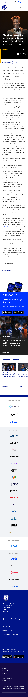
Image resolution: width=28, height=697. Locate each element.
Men (17, 62)
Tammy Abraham (7, 62)
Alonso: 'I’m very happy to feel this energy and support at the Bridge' (9, 374)
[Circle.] (8, 2)
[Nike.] (14, 2)
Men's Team (5, 49)
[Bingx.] (20, 2)
